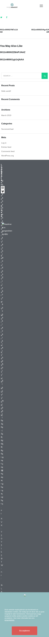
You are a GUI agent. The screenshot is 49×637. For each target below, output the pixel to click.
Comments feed (8, 151)
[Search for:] (24, 76)
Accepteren (24, 631)
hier (39, 614)
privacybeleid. (10, 620)
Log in (3, 143)
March (6, 115)
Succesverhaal (7, 129)
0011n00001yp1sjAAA (12, 59)
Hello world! (6, 91)
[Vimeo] (3, 191)
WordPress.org (7, 156)
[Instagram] (3, 188)
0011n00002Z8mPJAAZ (12, 52)
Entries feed (6, 147)
